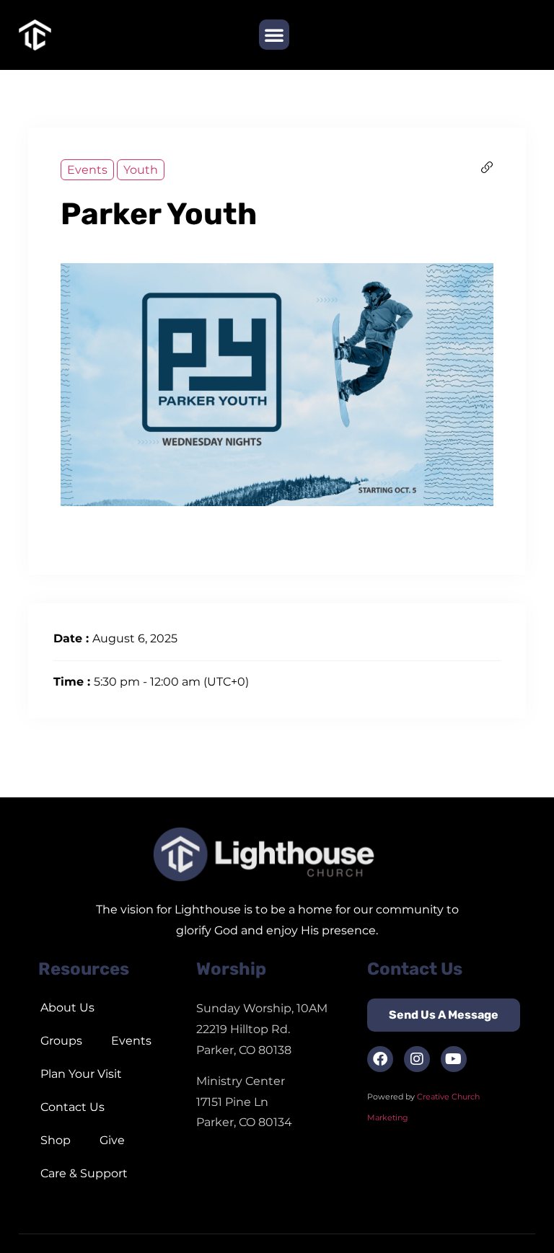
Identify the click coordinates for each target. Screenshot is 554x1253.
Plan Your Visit (81, 1074)
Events (87, 170)
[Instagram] (417, 1059)
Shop (55, 1140)
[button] (274, 34)
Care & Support (84, 1173)
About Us (67, 1007)
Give (112, 1140)
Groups (61, 1041)
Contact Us (72, 1107)
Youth (140, 170)
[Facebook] (380, 1059)
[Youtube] (454, 1059)
